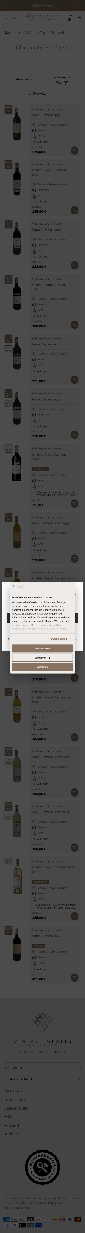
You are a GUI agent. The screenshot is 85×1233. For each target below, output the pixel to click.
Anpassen (40, 657)
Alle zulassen (42, 648)
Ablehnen (42, 666)
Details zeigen (59, 638)
